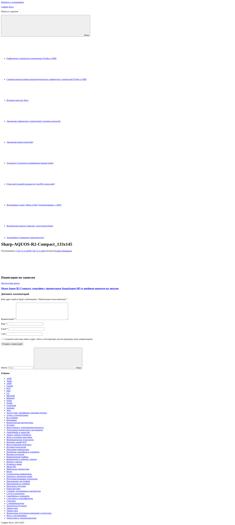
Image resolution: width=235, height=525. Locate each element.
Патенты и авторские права (19, 476)
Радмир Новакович (63, 251)
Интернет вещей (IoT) (17, 442)
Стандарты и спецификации (20, 498)
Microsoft (11, 395)
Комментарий (8, 319)
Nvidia (9, 403)
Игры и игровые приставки (19, 437)
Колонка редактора (15, 454)
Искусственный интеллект (19, 444)
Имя (4, 324)
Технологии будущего (17, 506)
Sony (9, 410)
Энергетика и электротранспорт (21, 518)
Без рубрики (12, 418)
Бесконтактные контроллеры (20, 422)
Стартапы (11, 501)
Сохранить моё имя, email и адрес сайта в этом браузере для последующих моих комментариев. (48, 339)
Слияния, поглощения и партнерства (24, 491)
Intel (8, 391)
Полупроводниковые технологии (22, 479)
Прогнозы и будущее (16, 486)
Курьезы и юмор (14, 464)
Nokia (9, 400)
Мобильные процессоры (18, 469)
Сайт (3, 334)
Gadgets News (7, 7)
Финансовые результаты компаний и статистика (29, 513)
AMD (9, 378)
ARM (9, 383)
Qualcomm (11, 405)
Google (10, 386)
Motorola (10, 398)
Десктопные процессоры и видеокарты (25, 430)
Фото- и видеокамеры (17, 515)
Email (4, 329)
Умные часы (12, 511)
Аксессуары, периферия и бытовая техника (27, 413)
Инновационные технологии (20, 440)
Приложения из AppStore (18, 484)
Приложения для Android (18, 481)
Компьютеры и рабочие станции (22, 459)
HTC (9, 388)
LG (8, 393)
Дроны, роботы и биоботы (19, 435)
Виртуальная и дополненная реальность (25, 427)
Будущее (10, 425)
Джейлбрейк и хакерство (18, 432)
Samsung (10, 408)
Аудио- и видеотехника (17, 415)
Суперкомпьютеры (15, 503)
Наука (9, 471)
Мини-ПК (11, 466)
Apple (9, 381)
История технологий (16, 447)
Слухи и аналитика (15, 493)
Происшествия (13, 488)
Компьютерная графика (17, 457)
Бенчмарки (12, 420)
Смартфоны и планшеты (18, 496)
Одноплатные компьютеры (19, 474)
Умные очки (12, 508)
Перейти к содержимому (12, 2)
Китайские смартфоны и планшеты (23, 452)
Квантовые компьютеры (18, 449)
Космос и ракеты (14, 462)
